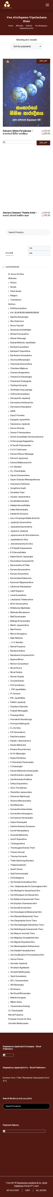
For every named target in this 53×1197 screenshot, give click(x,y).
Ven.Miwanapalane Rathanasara (24, 946)
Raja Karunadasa (17, 736)
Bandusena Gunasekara (21, 355)
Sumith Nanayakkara (19, 830)
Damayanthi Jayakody (20, 398)
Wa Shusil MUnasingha (20, 993)
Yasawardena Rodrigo (20, 1006)
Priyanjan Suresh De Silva (19, 1019)
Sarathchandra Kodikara (21, 779)
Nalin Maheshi (16, 638)
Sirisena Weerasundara (20, 801)
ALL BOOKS (41, 1190)
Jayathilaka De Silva (19, 539)
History (13, 282)
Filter (9, 253)
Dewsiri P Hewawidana (20, 432)
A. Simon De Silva (16, 274)
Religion (13, 295)
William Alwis (16, 1002)
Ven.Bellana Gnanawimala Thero (24, 899)
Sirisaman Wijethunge (20, 796)
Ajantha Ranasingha (19, 317)
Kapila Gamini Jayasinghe (21, 556)
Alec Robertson (17, 321)
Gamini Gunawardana (20, 475)
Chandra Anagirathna (20, 372)
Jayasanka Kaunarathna (21, 527)
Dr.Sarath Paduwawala (20, 445)
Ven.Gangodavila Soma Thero (23, 920)
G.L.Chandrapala (15, 1010)
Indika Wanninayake (19, 509)
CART (27, 1190)
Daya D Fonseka (17, 415)
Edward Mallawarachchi (21, 462)
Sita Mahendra (16, 805)
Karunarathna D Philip (20, 565)
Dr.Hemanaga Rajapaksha (21, 441)
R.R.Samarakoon (17, 732)
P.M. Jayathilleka (17, 698)
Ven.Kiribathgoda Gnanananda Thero (26, 929)
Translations (15, 300)
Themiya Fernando (18, 856)
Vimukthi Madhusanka (18, 1023)
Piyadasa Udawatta (19, 706)
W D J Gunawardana (19, 980)
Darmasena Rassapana (20, 407)
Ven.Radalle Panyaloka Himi (22, 950)
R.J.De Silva (15, 728)
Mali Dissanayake (18, 616)
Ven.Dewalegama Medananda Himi (26, 912)
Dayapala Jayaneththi (20, 419)
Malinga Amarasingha (20, 621)
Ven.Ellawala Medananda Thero (24, 916)
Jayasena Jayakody (19, 531)
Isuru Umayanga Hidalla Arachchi (25, 518)
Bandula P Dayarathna (20, 351)
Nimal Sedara (16, 672)
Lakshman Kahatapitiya (20, 586)
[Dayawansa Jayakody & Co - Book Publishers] (7, 4)
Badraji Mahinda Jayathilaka (22, 342)
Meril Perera (15, 629)
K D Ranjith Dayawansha (21, 548)
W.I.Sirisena (15, 989)
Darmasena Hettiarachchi (21, 402)
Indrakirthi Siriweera (19, 514)
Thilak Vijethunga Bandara (22, 860)
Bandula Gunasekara (19, 347)
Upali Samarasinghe (19, 873)
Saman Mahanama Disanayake (24, 771)
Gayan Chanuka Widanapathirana (25, 479)
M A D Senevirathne (19, 604)
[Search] (42, 4)
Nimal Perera (16, 668)
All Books (12, 278)
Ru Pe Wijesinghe (18, 753)
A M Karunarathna (18, 308)
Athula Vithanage (18, 338)
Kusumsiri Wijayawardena (21, 582)
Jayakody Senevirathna (20, 522)
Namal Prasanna (17, 646)
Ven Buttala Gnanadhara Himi (23, 882)
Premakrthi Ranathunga (21, 719)
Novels (13, 287)
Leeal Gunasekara (18, 595)
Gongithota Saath (18, 488)
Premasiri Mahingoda (19, 723)
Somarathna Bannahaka (21, 809)
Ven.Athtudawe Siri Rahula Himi (24, 895)
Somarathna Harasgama (21, 813)
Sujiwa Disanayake (18, 822)
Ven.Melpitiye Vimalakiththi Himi (24, 938)
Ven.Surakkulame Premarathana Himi (27, 955)
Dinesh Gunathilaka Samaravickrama (26, 437)
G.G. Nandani (15, 467)
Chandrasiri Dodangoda (20, 381)
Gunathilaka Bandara (19, 501)
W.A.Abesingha (17, 985)
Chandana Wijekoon (19, 368)
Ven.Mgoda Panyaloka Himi (22, 942)
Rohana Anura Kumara (20, 749)
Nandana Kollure (17, 651)
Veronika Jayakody (18, 963)
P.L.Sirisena (15, 693)
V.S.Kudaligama (17, 878)
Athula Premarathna (19, 334)
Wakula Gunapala (18, 997)
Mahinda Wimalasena (20, 612)
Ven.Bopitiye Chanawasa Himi (23, 903)
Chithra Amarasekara (20, 394)
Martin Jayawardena (19, 625)
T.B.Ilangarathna (17, 843)
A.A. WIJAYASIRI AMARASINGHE (24, 312)
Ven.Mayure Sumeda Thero (22, 933)
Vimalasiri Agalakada (19, 967)
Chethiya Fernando (18, 385)
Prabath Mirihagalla (19, 711)
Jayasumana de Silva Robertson (24, 535)
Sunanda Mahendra (19, 835)
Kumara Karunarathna (20, 569)
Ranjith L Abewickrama (20, 741)
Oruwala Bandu (17, 681)
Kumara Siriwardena (19, 574)
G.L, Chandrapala (17, 471)
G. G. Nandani (17, 642)
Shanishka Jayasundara (21, 792)
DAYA (12, 411)
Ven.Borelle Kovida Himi (20, 908)
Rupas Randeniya (18, 758)
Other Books (15, 291)
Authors (12, 304)
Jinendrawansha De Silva (21, 544)
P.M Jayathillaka (18, 689)
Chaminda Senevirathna (21, 364)
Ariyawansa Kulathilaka (20, 330)
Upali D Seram (16, 869)
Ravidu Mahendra (18, 745)
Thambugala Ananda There (22, 848)
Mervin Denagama (18, 634)
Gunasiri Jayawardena (20, 497)
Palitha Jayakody (18, 702)
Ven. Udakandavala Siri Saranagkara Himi (28, 886)
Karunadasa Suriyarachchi (22, 561)
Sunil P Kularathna (18, 839)
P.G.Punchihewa (17, 685)
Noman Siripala (17, 676)
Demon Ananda (17, 428)
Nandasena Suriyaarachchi (22, 655)
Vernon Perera (16, 959)
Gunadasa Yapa (17, 492)
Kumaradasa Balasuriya (21, 578)
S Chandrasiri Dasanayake (22, 762)
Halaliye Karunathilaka (20, 505)
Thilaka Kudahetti (18, 865)
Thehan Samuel (17, 852)
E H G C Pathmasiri (18, 449)
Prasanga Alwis (17, 715)
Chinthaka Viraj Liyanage (21, 390)
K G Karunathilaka (18, 552)
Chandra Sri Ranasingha (21, 377)
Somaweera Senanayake (21, 818)
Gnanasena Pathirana (20, 484)
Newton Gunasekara (19, 664)
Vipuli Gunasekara (18, 976)
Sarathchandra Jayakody (21, 775)
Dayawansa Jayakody (20, 424)
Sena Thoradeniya (18, 788)
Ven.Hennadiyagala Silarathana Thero (27, 925)
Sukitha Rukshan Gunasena (22, 826)
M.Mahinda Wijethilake (20, 608)
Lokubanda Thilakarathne (21, 599)
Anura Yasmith (17, 325)
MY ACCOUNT (13, 1190)
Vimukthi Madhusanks (20, 972)
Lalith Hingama (17, 591)
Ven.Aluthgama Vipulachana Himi (25, 890)
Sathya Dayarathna (19, 783)
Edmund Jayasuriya (19, 458)
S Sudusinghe (16, 766)
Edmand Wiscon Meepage (21, 454)
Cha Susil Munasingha (20, 360)
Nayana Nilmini (16, 659)
